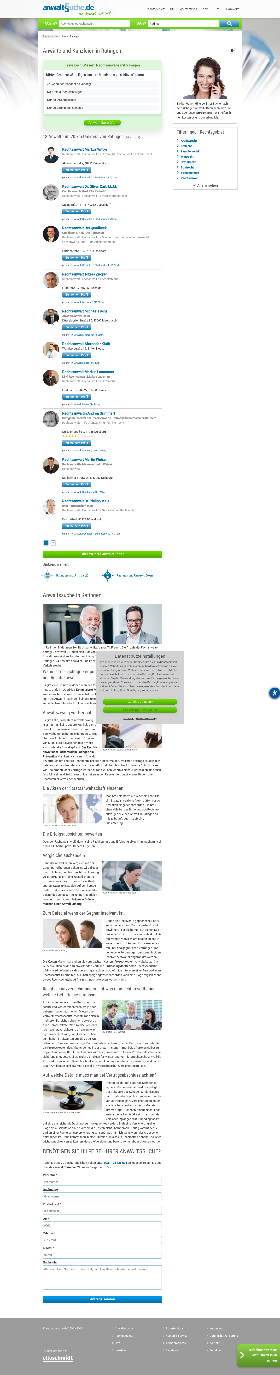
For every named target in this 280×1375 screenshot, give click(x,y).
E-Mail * (48, 1248)
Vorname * (50, 1175)
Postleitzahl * (52, 1204)
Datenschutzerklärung (220, 1335)
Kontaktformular (204, 113)
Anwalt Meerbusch (89, 334)
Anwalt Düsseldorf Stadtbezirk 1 (95, 219)
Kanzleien (121, 1350)
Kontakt (215, 1343)
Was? (51, 23)
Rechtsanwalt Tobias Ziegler (84, 274)
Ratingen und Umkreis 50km (135, 575)
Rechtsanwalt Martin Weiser (84, 460)
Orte (172, 9)
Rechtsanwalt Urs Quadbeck (84, 228)
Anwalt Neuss (87, 362)
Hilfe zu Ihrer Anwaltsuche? (102, 554)
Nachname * (51, 1189)
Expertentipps (187, 9)
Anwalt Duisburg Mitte (90, 450)
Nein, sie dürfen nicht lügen (64, 92)
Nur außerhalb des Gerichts (65, 107)
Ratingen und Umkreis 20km (74, 575)
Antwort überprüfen (102, 122)
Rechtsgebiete (155, 9)
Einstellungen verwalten (140, 710)
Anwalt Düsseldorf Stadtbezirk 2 (95, 177)
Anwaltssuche (50, 36)
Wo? (141, 23)
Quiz (215, 9)
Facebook (172, 1350)
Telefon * (49, 1233)
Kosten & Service (176, 1335)
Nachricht (50, 1262)
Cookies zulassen (140, 701)
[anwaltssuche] (77, 15)
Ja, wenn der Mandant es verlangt (69, 84)
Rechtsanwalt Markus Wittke (84, 149)
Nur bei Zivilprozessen (61, 99)
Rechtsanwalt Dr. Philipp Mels (85, 501)
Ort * (46, 1218)
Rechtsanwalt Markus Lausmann (88, 372)
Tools (205, 9)
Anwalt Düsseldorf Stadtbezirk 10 (97, 533)
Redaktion (216, 1350)
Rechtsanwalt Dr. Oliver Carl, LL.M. (89, 187)
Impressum (217, 1328)
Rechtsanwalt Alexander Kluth (86, 344)
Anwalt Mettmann (89, 302)
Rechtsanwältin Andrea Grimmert (88, 413)
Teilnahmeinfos (176, 1343)
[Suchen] (229, 23)
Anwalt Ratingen (70, 36)
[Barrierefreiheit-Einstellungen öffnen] (274, 693)
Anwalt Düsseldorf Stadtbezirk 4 (96, 265)
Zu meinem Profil (76, 170)
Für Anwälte (231, 9)
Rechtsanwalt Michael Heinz (84, 311)
